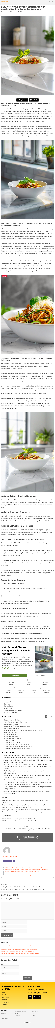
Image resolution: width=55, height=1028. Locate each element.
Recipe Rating (5, 899)
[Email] (14, 861)
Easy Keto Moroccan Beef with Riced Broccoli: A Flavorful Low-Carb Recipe (22, 873)
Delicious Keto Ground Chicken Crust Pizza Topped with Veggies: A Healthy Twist (23, 867)
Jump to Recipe (23, 100)
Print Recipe (34, 100)
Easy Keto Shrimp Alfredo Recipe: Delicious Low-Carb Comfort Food (24, 887)
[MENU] (53, 1)
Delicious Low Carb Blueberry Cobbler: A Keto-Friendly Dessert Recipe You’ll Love (19, 947)
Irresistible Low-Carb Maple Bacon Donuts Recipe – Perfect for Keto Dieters (22, 871)
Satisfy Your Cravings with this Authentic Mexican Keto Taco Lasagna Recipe (18, 944)
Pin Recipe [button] (41, 675)
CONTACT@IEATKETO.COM (36, 990)
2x (48, 716)
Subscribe (27, 977)
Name (2, 970)
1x (46, 716)
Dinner (5, 884)
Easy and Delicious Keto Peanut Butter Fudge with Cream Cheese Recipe (17, 951)
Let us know (26, 839)
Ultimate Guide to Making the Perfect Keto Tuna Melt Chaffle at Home (24, 889)
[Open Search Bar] (49, 1)
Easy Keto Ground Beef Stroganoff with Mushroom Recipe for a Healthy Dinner (23, 875)
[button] (2, 668)
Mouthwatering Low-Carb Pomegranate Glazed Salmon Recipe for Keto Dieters (19, 949)
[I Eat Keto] (4, 1)
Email (2, 964)
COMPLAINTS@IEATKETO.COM (37, 993)
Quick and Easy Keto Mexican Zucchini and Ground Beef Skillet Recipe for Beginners (20, 953)
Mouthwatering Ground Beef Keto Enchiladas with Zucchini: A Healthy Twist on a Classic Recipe (26, 869)
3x (51, 716)
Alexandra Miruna (19, 12)
